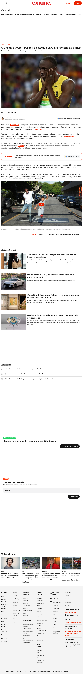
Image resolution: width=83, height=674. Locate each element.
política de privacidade (43, 671)
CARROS (61, 14)
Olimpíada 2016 (26, 229)
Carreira (3, 615)
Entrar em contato (70, 612)
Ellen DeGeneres (69, 136)
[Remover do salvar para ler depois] (22, 112)
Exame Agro (15, 606)
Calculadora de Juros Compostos (28, 633)
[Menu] (2, 3)
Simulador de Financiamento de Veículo (28, 640)
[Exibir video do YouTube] (41, 204)
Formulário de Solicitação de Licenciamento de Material (73, 633)
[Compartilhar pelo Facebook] (5, 112)
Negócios (4, 638)
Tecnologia (16, 610)
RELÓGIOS (54, 14)
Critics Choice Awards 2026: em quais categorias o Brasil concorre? (26, 369)
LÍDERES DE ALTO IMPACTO (5, 606)
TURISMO (46, 14)
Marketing (16, 599)
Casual (5, 10)
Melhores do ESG (40, 656)
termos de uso (19, 671)
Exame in (55, 605)
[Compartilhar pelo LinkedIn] (9, 112)
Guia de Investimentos (27, 609)
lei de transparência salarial (59, 671)
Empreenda (56, 628)
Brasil (3, 612)
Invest (3, 635)
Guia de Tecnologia (26, 604)
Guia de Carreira (26, 614)
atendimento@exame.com (73, 622)
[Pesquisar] (6, 3)
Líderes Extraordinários (41, 629)
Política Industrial (40, 640)
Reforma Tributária (40, 599)
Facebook (68, 605)
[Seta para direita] (79, 14)
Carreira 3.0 (56, 608)
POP (14, 622)
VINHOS (38, 14)
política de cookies (30, 671)
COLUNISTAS (5, 641)
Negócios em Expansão (40, 661)
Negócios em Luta (40, 634)
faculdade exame (55, 593)
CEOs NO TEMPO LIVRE (73, 14)
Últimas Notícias (3, 600)
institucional (10, 671)
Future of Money (16, 614)
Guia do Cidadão (25, 599)
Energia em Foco (42, 620)
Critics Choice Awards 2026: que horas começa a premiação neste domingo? (29, 379)
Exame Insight (3, 625)
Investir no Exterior (40, 624)
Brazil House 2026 (40, 604)
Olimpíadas (37, 229)
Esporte (15, 602)
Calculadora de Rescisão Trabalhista (28, 626)
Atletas (45, 229)
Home (2, 44)
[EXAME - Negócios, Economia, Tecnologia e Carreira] (41, 3)
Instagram (68, 602)
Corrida (67, 229)
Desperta (55, 612)
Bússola (39, 612)
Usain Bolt (60, 229)
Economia (4, 618)
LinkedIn (67, 599)
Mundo (15, 592)
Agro (54, 624)
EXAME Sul (40, 608)
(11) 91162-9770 (72, 615)
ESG (2, 621)
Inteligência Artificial (5, 631)
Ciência (15, 619)
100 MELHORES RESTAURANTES (24, 14)
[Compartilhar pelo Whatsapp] (2, 112)
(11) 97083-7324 (72, 642)
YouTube (67, 595)
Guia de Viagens (7, 14)
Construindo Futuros (40, 616)
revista (55, 598)
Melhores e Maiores (40, 651)
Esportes (51, 229)
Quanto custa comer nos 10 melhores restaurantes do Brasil (24, 374)
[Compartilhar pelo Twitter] (15, 112)
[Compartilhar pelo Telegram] (12, 112)
